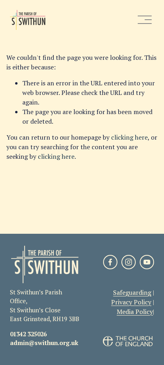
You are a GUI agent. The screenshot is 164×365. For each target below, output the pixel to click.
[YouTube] (147, 262)
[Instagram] (128, 262)
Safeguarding (132, 292)
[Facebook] (110, 262)
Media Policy (135, 311)
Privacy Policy (131, 302)
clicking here (129, 137)
